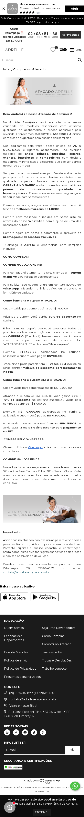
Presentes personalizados (22, 677)
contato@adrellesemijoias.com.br (32, 699)
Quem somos (14, 628)
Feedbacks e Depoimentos (14, 638)
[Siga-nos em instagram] (7, 732)
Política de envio (16, 660)
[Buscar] (79, 60)
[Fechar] (3, 8)
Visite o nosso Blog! (23, 706)
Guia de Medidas (16, 652)
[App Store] (14, 597)
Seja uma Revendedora (58, 628)
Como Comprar (53, 636)
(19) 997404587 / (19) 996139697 (32, 693)
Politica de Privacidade (20, 668)
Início (7, 69)
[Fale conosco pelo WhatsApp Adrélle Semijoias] (75, 786)
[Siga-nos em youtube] (25, 732)
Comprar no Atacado (56, 644)
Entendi (42, 812)
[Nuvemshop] (42, 783)
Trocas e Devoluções (57, 660)
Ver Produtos (70, 34)
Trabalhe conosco (54, 668)
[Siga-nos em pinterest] (43, 732)
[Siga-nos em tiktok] (34, 732)
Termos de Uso (52, 652)
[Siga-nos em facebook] (16, 732)
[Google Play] (44, 597)
